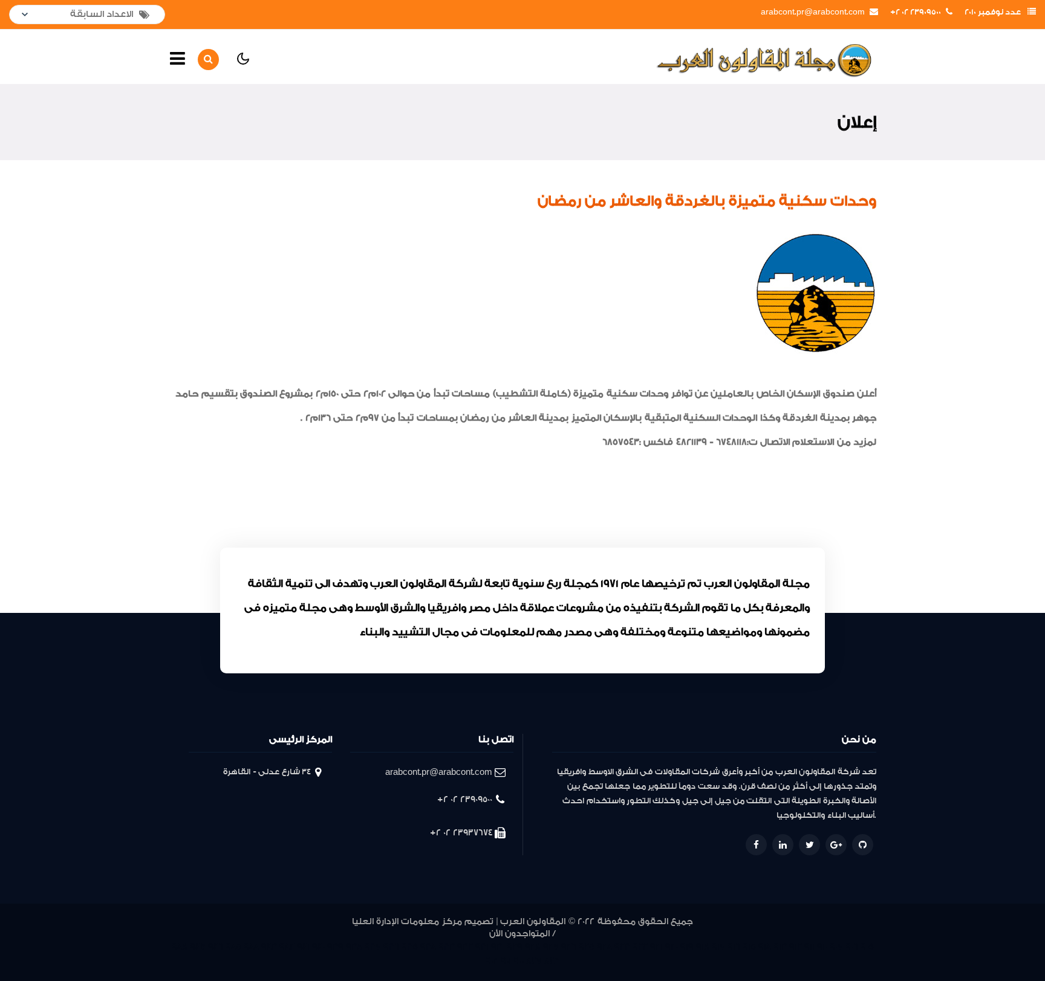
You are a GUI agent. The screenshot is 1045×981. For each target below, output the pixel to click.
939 (335, 946)
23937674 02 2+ (461, 832)
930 (497, 946)
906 (851, 946)
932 (465, 946)
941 (303, 946)
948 (179, 946)
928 (533, 946)
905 (867, 946)
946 (215, 946)
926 (568, 946)
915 (749, 946)
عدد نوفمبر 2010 (993, 12)
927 (551, 946)
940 (318, 946)
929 (514, 946)
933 (446, 946)
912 (795, 946)
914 (764, 946)
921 (656, 946)
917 (718, 946)
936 (391, 946)
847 (534, 961)
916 (734, 946)
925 (586, 946)
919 (687, 946)
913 (780, 946)
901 (506, 961)
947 (198, 946)
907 (836, 946)
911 (809, 946)
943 (269, 946)
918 (702, 946)
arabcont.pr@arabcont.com (813, 12)
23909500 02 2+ (915, 12)
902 (492, 961)
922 (640, 946)
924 (604, 946)
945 (233, 946)
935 (410, 946)
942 (287, 946)
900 (518, 961)
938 (354, 946)
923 (622, 946)
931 (482, 946)
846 (551, 961)
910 (822, 946)
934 (428, 946)
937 (373, 946)
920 (671, 946)
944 (251, 946)
